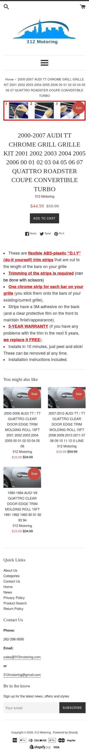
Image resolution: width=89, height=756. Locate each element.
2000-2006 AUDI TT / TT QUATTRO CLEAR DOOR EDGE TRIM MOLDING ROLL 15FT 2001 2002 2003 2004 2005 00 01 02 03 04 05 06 (22, 429)
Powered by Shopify (65, 732)
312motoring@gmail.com (22, 674)
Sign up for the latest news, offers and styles (36, 696)
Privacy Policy (14, 597)
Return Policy (13, 608)
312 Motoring (43, 732)
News (7, 592)
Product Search (15, 603)
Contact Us (11, 581)
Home (8, 586)
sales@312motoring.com (22, 656)
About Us (10, 570)
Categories (11, 575)
